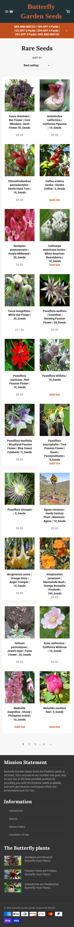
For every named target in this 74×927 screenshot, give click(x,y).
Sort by (37, 57)
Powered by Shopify (45, 908)
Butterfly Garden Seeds (41, 11)
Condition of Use (19, 834)
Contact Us (15, 810)
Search (13, 818)
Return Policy (17, 826)
